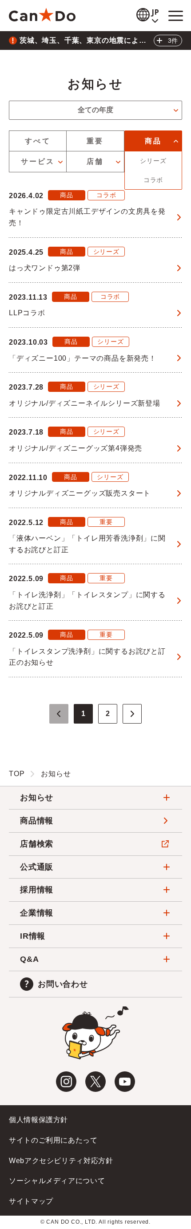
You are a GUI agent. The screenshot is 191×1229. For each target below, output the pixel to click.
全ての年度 (95, 110)
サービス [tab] (38, 161)
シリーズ (153, 160)
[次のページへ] (132, 714)
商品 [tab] (153, 141)
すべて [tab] (38, 141)
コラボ (153, 179)
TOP (16, 773)
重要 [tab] (95, 141)
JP (156, 12)
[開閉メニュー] (175, 15)
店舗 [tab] (95, 161)
